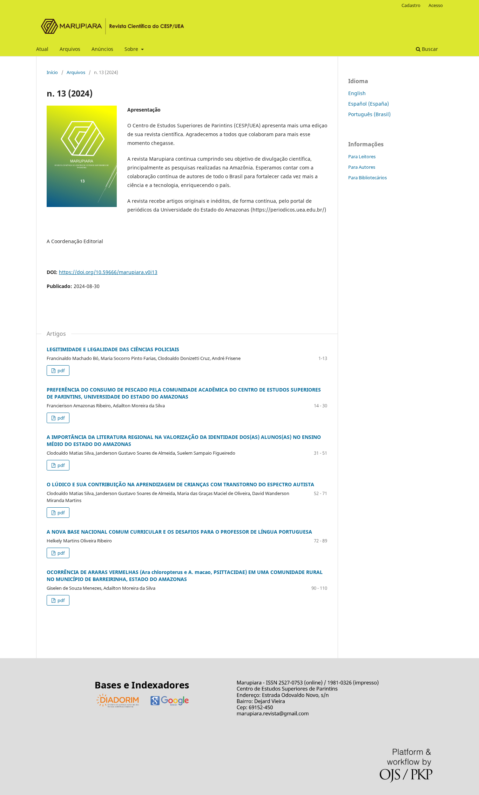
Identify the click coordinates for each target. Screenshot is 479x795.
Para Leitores (362, 156)
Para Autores (361, 167)
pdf (60, 370)
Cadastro (411, 5)
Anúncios (102, 49)
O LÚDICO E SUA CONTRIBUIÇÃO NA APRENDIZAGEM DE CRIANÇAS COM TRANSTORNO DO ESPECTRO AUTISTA (180, 484)
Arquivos (70, 49)
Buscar (429, 49)
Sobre (132, 49)
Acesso (436, 5)
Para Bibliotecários (367, 177)
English (357, 93)
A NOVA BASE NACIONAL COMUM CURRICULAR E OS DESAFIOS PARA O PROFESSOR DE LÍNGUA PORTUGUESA (179, 531)
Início (52, 72)
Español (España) (368, 103)
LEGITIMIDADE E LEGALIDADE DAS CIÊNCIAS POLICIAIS (113, 349)
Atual (42, 49)
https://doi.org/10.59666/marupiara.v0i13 (108, 272)
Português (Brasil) (369, 114)
